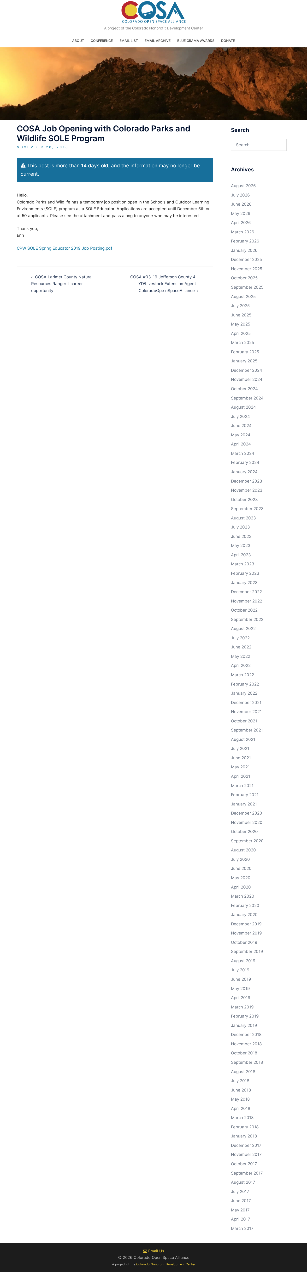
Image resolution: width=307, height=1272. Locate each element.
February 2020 (245, 905)
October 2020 (244, 831)
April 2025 (241, 333)
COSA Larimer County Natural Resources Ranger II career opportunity (62, 284)
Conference (102, 41)
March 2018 (242, 1117)
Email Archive (158, 41)
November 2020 (246, 822)
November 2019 (246, 933)
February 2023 (245, 573)
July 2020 (240, 859)
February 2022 (245, 684)
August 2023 (243, 518)
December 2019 (246, 924)
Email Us (155, 1251)
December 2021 (246, 702)
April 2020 (241, 887)
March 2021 (242, 785)
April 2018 (240, 1108)
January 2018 (244, 1136)
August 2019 (243, 960)
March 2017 (242, 1228)
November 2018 (246, 1043)
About (78, 41)
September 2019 (247, 951)
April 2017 (240, 1219)
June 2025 (241, 315)
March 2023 (242, 564)
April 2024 (241, 444)
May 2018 (240, 1099)
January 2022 (244, 693)
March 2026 (242, 232)
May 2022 (240, 656)
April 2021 (240, 776)
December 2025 (246, 259)
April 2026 (241, 222)
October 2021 (244, 721)
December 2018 (246, 1034)
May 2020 (240, 877)
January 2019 (244, 1025)
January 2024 (244, 471)
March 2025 (242, 342)
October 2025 (244, 278)
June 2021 (241, 757)
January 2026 (244, 250)
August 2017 (243, 1182)
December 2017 (246, 1145)
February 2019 (245, 1016)
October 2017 (244, 1163)
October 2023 (244, 499)
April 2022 (241, 665)
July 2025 (240, 305)
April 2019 (240, 997)
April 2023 (241, 554)
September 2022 (247, 619)
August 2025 (243, 296)
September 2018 (247, 1062)
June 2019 (241, 979)
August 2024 (243, 407)
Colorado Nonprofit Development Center (165, 1264)
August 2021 (243, 739)
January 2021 (244, 804)
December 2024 (246, 370)
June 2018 (241, 1090)
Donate (228, 41)
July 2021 (240, 748)
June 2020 (241, 868)
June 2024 (241, 425)
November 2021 (246, 711)
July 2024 (240, 416)
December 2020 (246, 813)
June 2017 (241, 1200)
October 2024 (244, 388)
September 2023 (247, 508)
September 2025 (247, 287)
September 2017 (247, 1173)
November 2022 (246, 601)
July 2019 (240, 970)
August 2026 (243, 185)
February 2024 (245, 462)
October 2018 (244, 1053)
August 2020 (243, 850)
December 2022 (246, 591)
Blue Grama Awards (195, 41)
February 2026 (245, 241)
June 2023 (241, 536)
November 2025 (246, 268)
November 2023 (246, 490)
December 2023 (246, 481)
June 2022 (241, 647)
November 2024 (246, 379)
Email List (128, 41)
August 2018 (243, 1071)
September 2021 (247, 730)
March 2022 (242, 674)
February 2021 (245, 794)
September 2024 (247, 398)
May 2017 (240, 1210)
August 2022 (243, 628)
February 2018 (245, 1127)
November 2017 (246, 1154)
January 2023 (244, 582)
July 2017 (240, 1191)
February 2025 (245, 351)
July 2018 (240, 1080)
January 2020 (244, 914)
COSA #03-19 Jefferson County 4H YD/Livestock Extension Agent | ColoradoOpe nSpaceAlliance (164, 284)
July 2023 (240, 527)
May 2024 (240, 435)
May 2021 (240, 767)
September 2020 (247, 841)
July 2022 (240, 638)
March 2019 (242, 1007)
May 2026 (240, 213)
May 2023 (240, 545)
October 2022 (244, 610)
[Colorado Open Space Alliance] (153, 13)
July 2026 (240, 195)
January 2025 (244, 361)
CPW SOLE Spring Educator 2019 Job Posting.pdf (64, 248)
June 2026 (241, 204)
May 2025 (240, 324)
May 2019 (240, 988)
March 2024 (242, 453)
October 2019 (244, 942)
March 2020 (242, 896)
